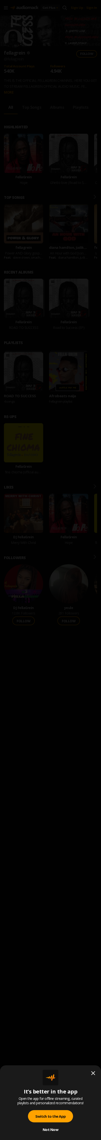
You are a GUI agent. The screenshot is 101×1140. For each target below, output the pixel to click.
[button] (50, 570)
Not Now (50, 1129)
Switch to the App (50, 1116)
